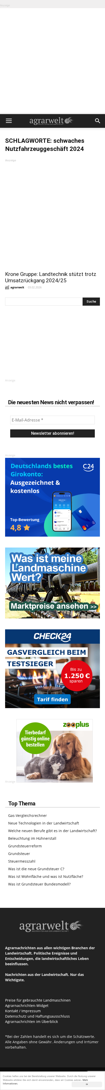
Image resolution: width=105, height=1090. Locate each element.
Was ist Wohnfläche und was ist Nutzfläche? (45, 876)
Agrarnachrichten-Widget (26, 1005)
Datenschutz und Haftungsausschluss (37, 1016)
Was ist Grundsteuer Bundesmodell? (39, 884)
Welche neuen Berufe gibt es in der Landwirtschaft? (52, 830)
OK (87, 1084)
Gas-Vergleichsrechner (27, 815)
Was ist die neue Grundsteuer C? (36, 868)
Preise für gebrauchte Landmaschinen (38, 1000)
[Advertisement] (52, 60)
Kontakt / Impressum (23, 1010)
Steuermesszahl (21, 861)
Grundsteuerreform (25, 846)
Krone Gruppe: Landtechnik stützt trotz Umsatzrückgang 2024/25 (50, 277)
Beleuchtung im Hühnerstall (32, 838)
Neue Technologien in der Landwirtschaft (43, 823)
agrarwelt (17, 287)
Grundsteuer (19, 853)
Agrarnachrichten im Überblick (31, 1021)
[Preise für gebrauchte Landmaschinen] (52, 617)
